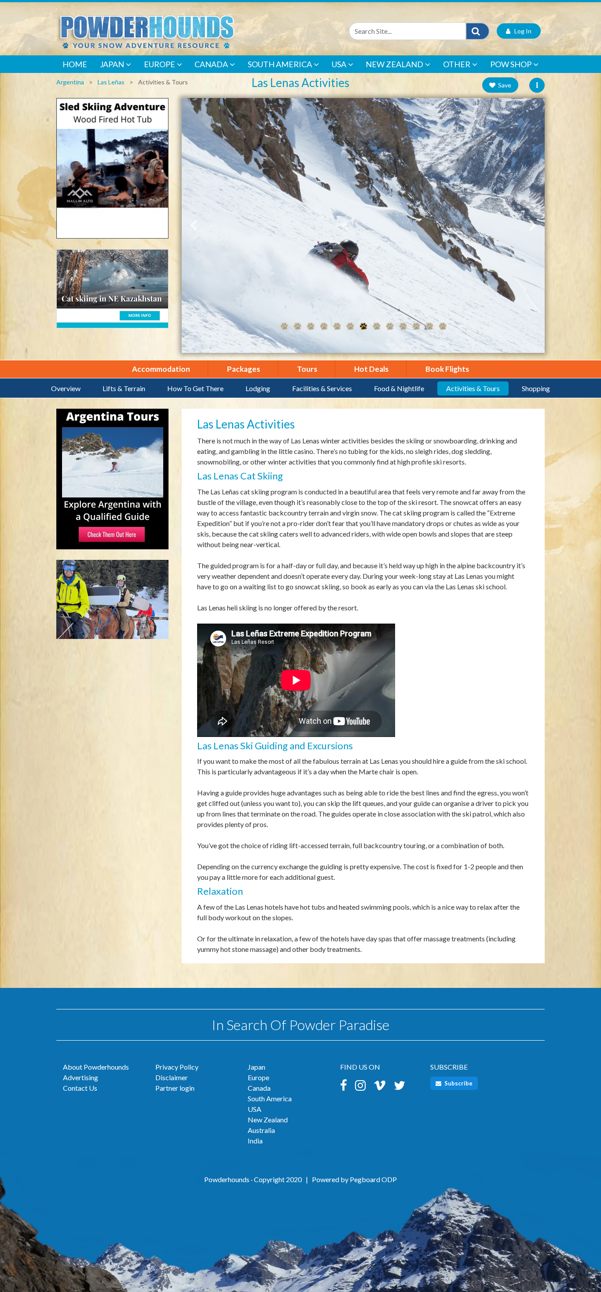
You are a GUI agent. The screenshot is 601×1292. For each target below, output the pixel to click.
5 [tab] (337, 326)
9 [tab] (389, 326)
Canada (211, 64)
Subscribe (458, 1083)
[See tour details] (112, 603)
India (255, 1140)
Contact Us (80, 1088)
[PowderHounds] (175, 31)
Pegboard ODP (373, 1179)
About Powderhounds (96, 1067)
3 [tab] (310, 326)
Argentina (70, 82)
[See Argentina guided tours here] (112, 483)
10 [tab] (403, 326)
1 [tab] (284, 326)
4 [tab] (323, 326)
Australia (261, 1130)
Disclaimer (171, 1077)
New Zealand (394, 64)
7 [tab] (363, 326)
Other (456, 64)
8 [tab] (376, 326)
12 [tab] (429, 326)
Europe (159, 64)
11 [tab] (416, 326)
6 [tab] (350, 326)
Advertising (80, 1077)
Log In (520, 31)
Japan (112, 64)
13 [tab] (442, 326)
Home (74, 64)
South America (280, 64)
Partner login (174, 1088)
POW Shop (510, 64)
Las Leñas (111, 82)
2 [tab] (297, 326)
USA (339, 64)
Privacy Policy (176, 1067)
